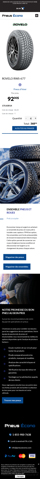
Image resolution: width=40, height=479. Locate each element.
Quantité (17, 118)
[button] (36, 15)
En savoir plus (20, 473)
